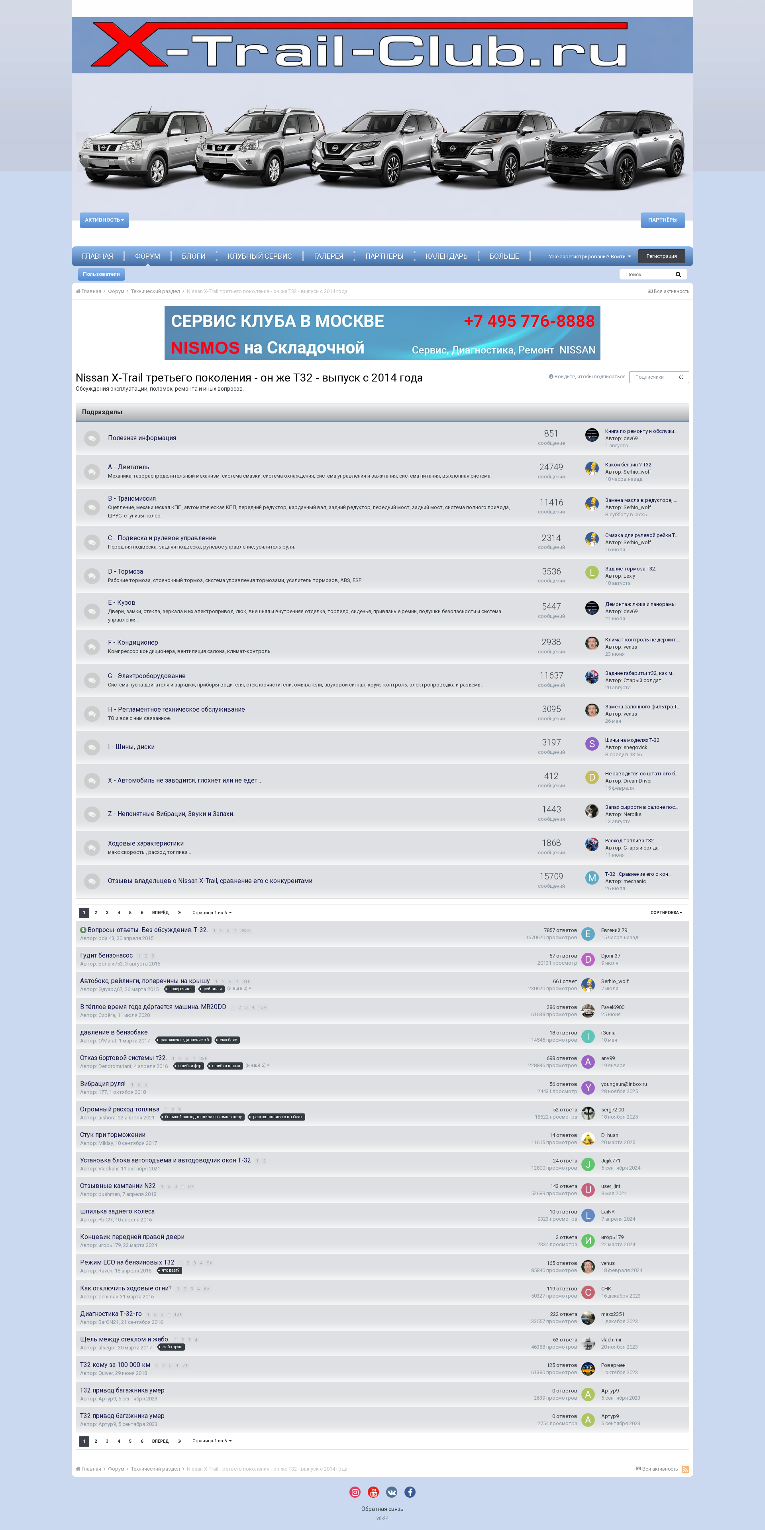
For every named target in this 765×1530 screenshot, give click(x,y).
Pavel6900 (612, 1007)
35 (202, 1058)
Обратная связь (382, 1509)
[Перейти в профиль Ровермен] (588, 1369)
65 (681, 377)
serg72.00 (612, 1110)
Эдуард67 (110, 989)
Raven (105, 1271)
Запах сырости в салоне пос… (642, 807)
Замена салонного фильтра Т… (643, 707)
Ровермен (613, 1365)
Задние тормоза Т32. (630, 569)
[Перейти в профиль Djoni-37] (588, 959)
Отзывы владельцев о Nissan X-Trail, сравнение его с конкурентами (210, 881)
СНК (606, 1289)
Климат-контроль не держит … (643, 640)
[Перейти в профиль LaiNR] (588, 1215)
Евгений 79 (614, 930)
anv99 (608, 1058)
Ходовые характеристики (146, 843)
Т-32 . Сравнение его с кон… (638, 874)
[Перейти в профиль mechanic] (592, 878)
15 (262, 1007)
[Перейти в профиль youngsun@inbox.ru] (588, 1088)
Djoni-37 (610, 956)
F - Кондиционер (133, 642)
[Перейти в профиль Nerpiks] (592, 811)
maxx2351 (612, 1314)
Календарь (447, 256)
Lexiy (629, 576)
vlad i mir (611, 1340)
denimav (108, 1297)
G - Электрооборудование (147, 676)
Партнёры (663, 220)
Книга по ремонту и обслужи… (641, 431)
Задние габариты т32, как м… (640, 673)
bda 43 (106, 938)
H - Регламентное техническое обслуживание (176, 709)
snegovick (635, 747)
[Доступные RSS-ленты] (685, 1469)
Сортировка (665, 913)
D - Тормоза (125, 571)
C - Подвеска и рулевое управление (162, 538)
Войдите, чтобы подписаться (590, 377)
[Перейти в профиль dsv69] (592, 435)
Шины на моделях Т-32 (632, 740)
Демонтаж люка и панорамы (640, 604)
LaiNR (608, 1212)
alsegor (107, 1348)
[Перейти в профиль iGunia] (588, 1036)
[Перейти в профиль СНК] (588, 1292)
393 (244, 930)
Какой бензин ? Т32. (629, 465)
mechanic (635, 881)
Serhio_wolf (637, 472)
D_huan (609, 1135)
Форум (147, 256)
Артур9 (107, 1399)
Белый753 (110, 964)
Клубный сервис (260, 256)
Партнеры (384, 256)
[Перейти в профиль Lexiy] (592, 572)
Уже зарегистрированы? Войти (588, 257)
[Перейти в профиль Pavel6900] (588, 1011)
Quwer (105, 1373)
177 (102, 1092)
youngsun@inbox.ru (624, 1084)
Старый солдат (642, 680)
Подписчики (650, 377)
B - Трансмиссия (132, 498)
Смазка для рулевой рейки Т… (642, 535)
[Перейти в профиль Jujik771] (588, 1164)
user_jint (610, 1186)
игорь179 (109, 1245)
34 (245, 981)
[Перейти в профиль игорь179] (588, 1241)
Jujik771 (610, 1161)
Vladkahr (108, 1169)
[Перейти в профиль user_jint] (588, 1190)
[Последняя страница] (179, 913)
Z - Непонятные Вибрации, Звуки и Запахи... (172, 814)
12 (177, 1314)
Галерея (328, 256)
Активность (103, 220)
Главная (97, 256)
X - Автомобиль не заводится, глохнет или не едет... (184, 780)
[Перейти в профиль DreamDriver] (592, 777)
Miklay (105, 1143)
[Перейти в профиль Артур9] (588, 1394)
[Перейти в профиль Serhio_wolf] (592, 468)
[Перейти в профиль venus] (592, 643)
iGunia (608, 1033)
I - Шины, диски (131, 747)
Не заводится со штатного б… (642, 774)
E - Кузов (121, 602)
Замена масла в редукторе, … (641, 500)
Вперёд (160, 913)
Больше (504, 256)
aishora (107, 1118)
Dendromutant (114, 1066)
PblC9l (105, 1220)
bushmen (109, 1194)
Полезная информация (142, 438)
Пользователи (101, 274)
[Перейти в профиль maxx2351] (588, 1318)
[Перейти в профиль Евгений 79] (588, 934)
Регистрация (662, 256)
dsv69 (631, 438)
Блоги (194, 256)
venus (630, 647)
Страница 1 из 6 (210, 912)
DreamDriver (638, 781)
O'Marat (107, 1041)
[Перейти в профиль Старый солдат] (592, 677)
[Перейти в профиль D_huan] (588, 1139)
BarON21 (108, 1322)
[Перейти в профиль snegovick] (592, 744)
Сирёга (106, 1015)
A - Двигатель (128, 467)
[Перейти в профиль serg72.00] (588, 1113)
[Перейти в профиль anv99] (588, 1062)
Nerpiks (632, 814)
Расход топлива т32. (630, 841)
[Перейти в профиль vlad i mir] (588, 1343)
